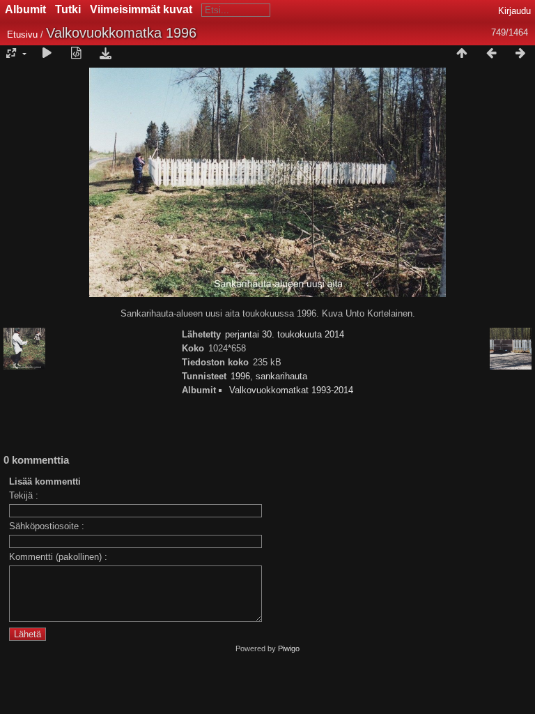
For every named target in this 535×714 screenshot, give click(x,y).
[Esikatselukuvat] (461, 54)
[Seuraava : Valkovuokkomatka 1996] (520, 54)
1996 (240, 376)
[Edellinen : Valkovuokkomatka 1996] (491, 54)
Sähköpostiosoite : (46, 526)
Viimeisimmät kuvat (141, 9)
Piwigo (289, 648)
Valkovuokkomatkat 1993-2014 (291, 390)
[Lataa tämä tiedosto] (105, 54)
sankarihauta (281, 376)
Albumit (25, 9)
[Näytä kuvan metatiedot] (76, 54)
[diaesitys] (46, 54)
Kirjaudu (514, 11)
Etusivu (22, 34)
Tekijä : (23, 495)
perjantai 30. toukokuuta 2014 (284, 334)
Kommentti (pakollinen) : (58, 557)
